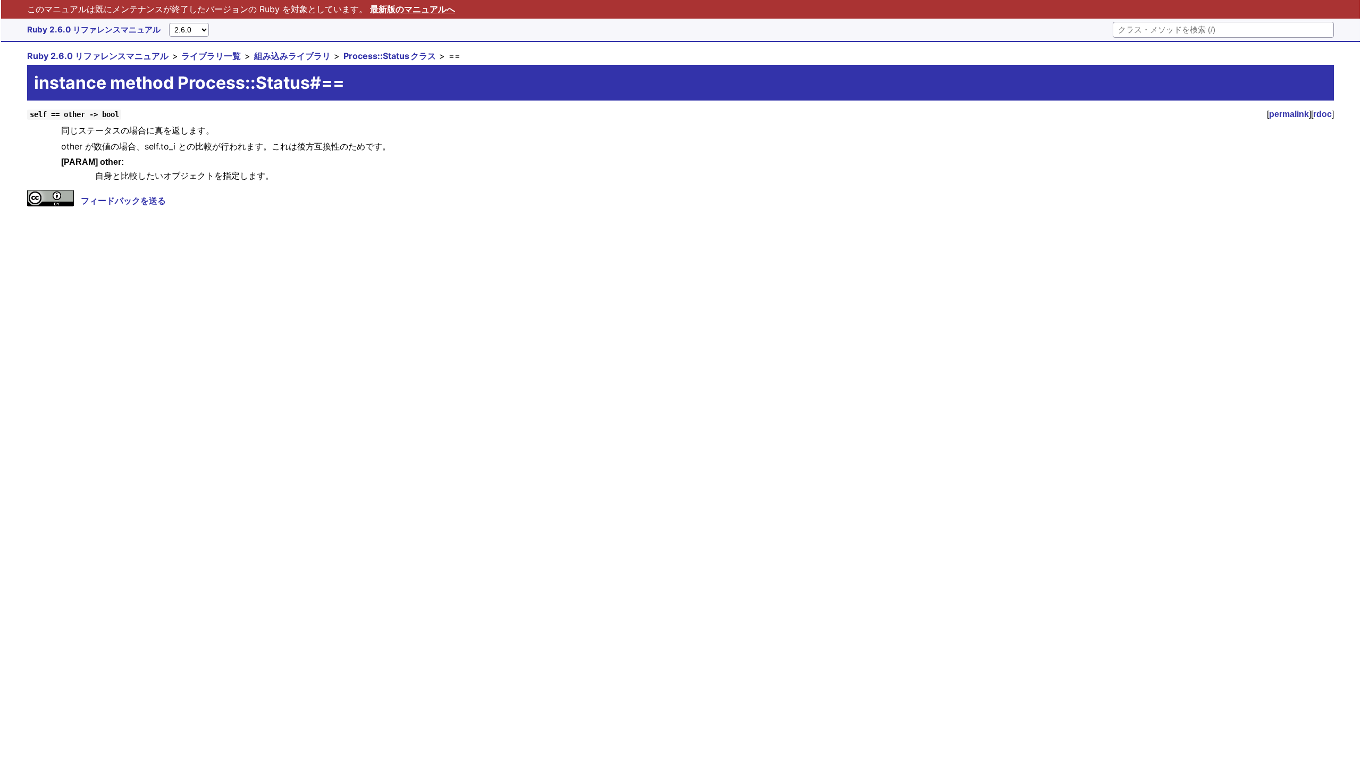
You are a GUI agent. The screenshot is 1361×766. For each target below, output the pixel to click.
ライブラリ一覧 (211, 56)
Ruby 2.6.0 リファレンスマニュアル (94, 29)
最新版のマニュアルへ (412, 9)
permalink (1289, 114)
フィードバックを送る (123, 200)
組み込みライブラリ (292, 56)
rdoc (1322, 114)
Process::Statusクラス (389, 56)
